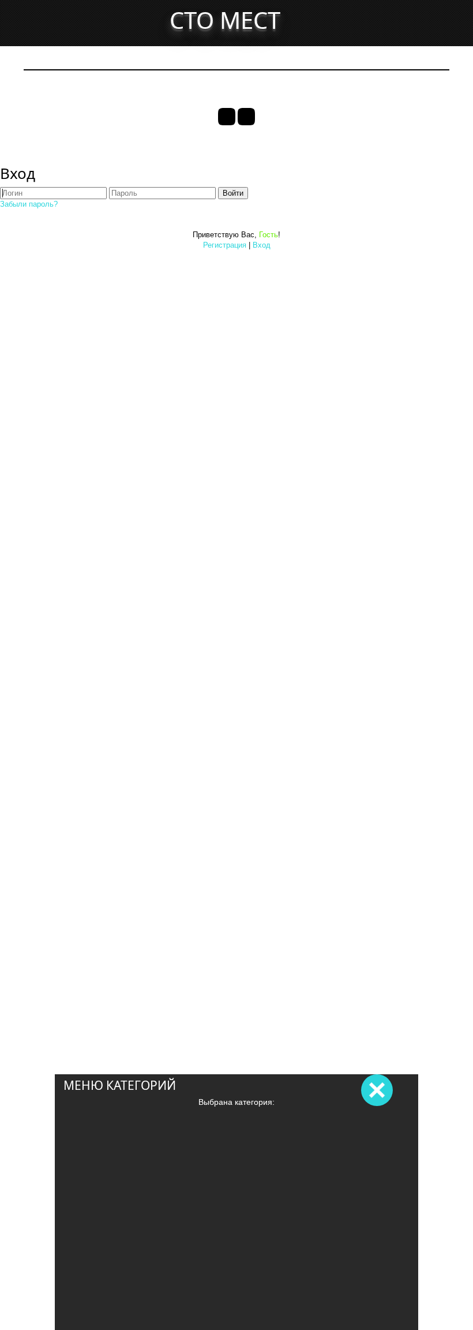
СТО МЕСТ (225, 20)
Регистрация (224, 245)
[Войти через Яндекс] (246, 116)
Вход (262, 245)
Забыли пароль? (29, 204)
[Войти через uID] (226, 116)
